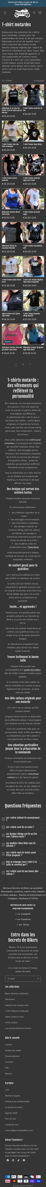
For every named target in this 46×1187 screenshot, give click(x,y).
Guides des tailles (13, 1050)
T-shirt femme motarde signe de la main (31, 179)
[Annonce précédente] (5, 3)
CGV (7, 1090)
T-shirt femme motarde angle (31, 213)
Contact (8, 1045)
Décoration (10, 999)
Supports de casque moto (17, 1005)
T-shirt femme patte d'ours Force (11, 281)
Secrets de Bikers (26, 1186)
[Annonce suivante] (41, 3)
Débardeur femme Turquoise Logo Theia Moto (33, 348)
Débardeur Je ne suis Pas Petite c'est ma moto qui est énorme (12, 110)
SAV (7, 1068)
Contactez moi (11, 1125)
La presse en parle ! (14, 1107)
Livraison (9, 1062)
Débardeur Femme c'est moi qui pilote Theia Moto (12, 348)
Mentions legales (12, 1096)
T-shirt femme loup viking (32, 144)
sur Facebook (24, 919)
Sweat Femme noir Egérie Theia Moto (11, 315)
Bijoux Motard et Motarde (16, 993)
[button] (5, 13)
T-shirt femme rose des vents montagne (10, 145)
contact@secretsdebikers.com (19, 1130)
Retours (8, 1073)
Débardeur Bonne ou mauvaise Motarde (9, 247)
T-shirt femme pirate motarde (9, 179)
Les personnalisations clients (18, 1028)
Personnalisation (12, 1056)
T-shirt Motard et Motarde (17, 1011)
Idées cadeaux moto (14, 1017)
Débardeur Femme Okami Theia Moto (11, 213)
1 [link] (16, 364)
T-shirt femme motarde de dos (32, 109)
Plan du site (10, 1119)
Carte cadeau (11, 1022)
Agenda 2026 (11, 1113)
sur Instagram (24, 914)
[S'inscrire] (38, 979)
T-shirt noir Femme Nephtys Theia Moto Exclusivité (33, 281)
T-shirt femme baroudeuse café (32, 247)
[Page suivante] (30, 364)
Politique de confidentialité (17, 1101)
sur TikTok (24, 924)
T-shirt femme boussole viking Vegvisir (31, 315)
